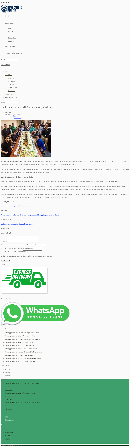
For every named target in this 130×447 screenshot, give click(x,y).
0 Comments (17, 118)
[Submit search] (19, 102)
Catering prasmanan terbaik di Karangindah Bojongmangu (23, 339)
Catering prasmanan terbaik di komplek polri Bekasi (21, 361)
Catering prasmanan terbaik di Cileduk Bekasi (19, 355)
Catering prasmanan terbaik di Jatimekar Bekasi (19, 345)
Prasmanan (11, 81)
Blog (14, 116)
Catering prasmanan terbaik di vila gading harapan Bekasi (23, 358)
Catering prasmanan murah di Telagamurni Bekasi (20, 336)
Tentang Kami (9, 94)
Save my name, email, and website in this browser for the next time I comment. (28, 256)
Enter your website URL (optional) (12, 251)
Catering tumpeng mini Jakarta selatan (16, 206)
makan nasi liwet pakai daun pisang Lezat (17, 224)
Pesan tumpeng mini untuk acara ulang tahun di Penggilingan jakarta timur (30, 215)
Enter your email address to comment (12, 248)
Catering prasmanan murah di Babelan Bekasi (19, 342)
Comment (4, 242)
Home (6, 71)
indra (13, 112)
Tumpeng (11, 84)
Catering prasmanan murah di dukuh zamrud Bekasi (21, 349)
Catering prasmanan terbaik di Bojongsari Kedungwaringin (23, 352)
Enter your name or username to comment (14, 245)
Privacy (7, 417)
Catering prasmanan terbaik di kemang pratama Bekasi (22, 333)
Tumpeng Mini (13, 87)
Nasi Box (11, 78)
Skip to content (5, 2)
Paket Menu (8, 75)
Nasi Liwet (11, 91)
